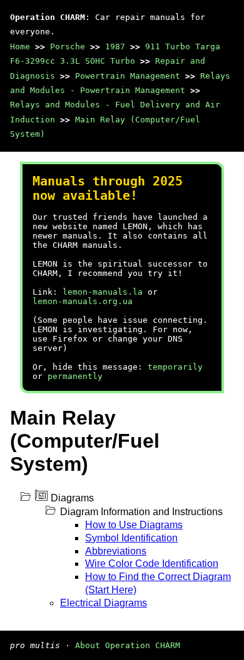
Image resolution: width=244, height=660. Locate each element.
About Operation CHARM (127, 645)
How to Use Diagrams (134, 525)
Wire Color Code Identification (151, 563)
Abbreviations (115, 551)
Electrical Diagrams (103, 603)
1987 (115, 46)
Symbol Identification (131, 538)
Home (20, 46)
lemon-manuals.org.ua (83, 301)
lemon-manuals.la (103, 292)
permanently (75, 376)
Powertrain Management (127, 76)
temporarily (175, 367)
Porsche (67, 46)
